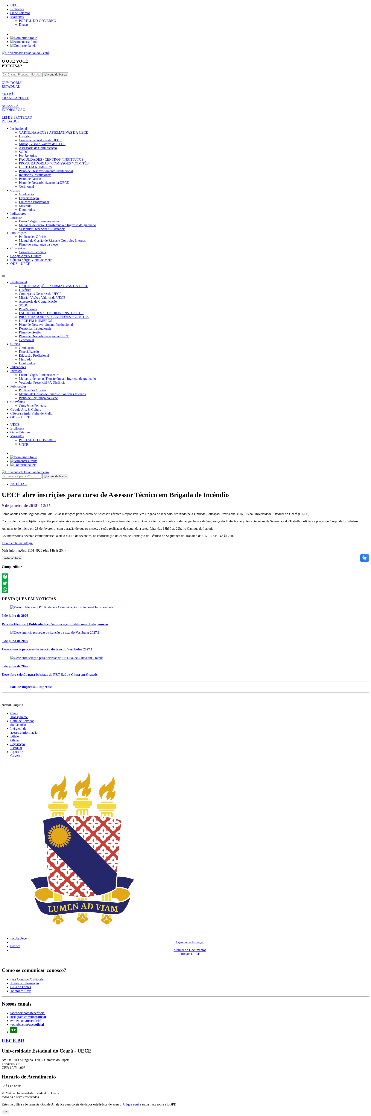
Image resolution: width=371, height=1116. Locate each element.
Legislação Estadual (17, 746)
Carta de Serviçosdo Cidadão (22, 723)
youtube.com (27, 1024)
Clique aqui (131, 1104)
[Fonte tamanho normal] (12, 34)
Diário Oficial (15, 738)
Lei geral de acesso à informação (24, 730)
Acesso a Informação (24, 983)
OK (5, 1112)
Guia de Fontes (20, 987)
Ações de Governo (16, 753)
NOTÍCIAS (18, 484)
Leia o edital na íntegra (17, 543)
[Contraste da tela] (23, 45)
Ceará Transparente (19, 715)
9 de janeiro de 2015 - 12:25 (26, 505)
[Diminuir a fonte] (23, 38)
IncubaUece (18, 938)
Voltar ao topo (12, 558)
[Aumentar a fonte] (23, 42)
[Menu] (3, 276)
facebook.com (27, 1013)
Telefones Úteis (20, 991)
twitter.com (25, 1020)
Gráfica (15, 946)
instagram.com (28, 1017)
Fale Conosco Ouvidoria (27, 979)
